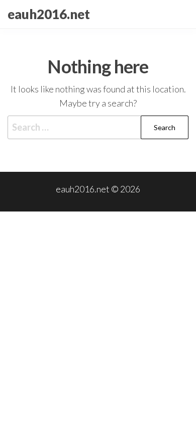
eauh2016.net (49, 14)
